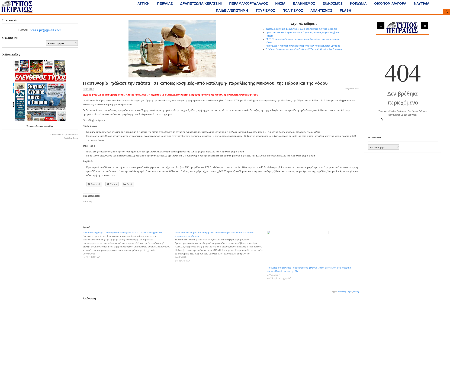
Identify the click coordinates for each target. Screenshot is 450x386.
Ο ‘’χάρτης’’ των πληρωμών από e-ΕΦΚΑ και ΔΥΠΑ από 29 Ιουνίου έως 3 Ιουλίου (304, 49)
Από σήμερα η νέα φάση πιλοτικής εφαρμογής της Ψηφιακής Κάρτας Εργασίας (303, 46)
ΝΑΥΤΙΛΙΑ (421, 3)
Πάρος (349, 292)
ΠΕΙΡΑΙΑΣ (165, 3)
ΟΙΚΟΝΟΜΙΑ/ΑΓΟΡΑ (390, 3)
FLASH (345, 10)
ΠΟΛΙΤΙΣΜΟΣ (292, 10)
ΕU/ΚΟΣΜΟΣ (332, 3)
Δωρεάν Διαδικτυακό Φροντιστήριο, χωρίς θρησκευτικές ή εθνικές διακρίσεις (301, 29)
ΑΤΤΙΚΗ (143, 3)
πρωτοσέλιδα (34, 126)
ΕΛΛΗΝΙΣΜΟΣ (304, 3)
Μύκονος (342, 292)
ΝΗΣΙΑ (280, 3)
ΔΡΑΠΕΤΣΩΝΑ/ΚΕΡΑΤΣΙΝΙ (201, 3)
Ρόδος (356, 292)
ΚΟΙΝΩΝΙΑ (358, 3)
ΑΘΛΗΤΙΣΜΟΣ (321, 10)
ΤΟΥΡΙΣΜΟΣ (265, 10)
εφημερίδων (48, 126)
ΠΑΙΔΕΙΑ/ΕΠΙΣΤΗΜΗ (232, 10)
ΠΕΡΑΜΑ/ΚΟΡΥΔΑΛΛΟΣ (248, 3)
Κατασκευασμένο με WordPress (64, 134)
